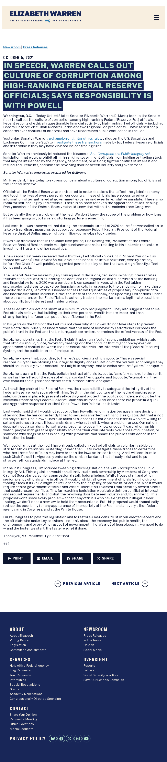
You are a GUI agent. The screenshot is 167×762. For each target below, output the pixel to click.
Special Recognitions (25, 684)
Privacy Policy (28, 738)
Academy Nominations (26, 694)
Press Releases (35, 47)
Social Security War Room (102, 675)
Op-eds (89, 645)
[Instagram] (78, 738)
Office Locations (22, 724)
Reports (89, 665)
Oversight (96, 659)
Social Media (93, 650)
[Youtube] (86, 738)
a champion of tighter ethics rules (75, 138)
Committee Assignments (28, 650)
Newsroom (12, 47)
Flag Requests (20, 670)
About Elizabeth (21, 635)
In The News (92, 640)
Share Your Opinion (23, 714)
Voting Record (20, 640)
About (17, 629)
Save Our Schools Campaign (104, 680)
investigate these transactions (77, 142)
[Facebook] (61, 738)
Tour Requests (20, 675)
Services (20, 659)
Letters (89, 670)
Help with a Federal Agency (29, 665)
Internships (18, 680)
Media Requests (22, 729)
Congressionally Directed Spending (35, 699)
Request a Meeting (23, 719)
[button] (17, 558)
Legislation (18, 645)
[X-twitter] (70, 738)
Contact (20, 708)
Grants (14, 689)
